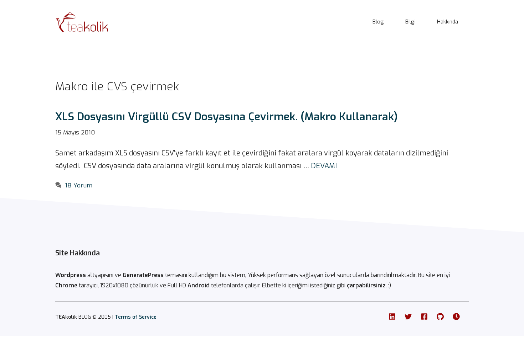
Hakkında (447, 21)
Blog (378, 21)
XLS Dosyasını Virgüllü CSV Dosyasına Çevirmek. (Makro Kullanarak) (226, 117)
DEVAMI (324, 166)
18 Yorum (78, 185)
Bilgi (410, 21)
